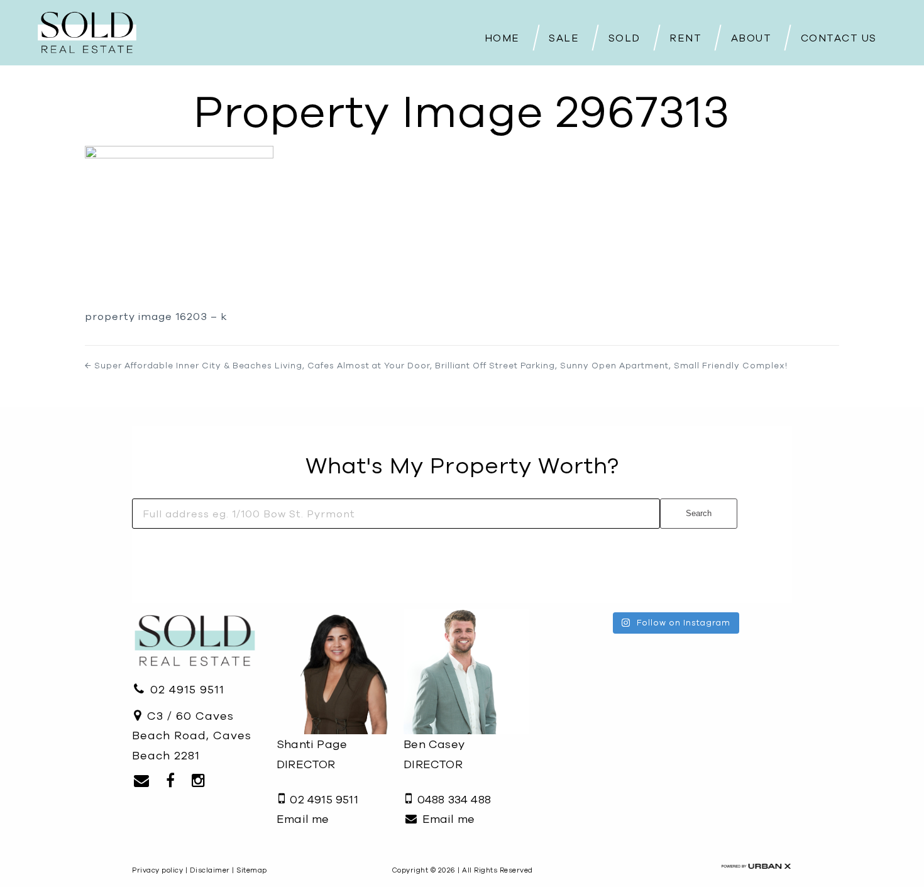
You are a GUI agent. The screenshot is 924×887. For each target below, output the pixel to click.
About (751, 37)
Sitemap (251, 870)
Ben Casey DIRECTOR (434, 754)
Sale (564, 37)
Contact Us (839, 37)
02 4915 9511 (185, 689)
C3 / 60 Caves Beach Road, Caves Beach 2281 (191, 735)
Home (502, 37)
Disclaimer (210, 870)
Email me (303, 818)
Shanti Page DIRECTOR (312, 754)
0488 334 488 (452, 799)
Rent (685, 37)
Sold (624, 37)
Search (699, 513)
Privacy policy (157, 870)
